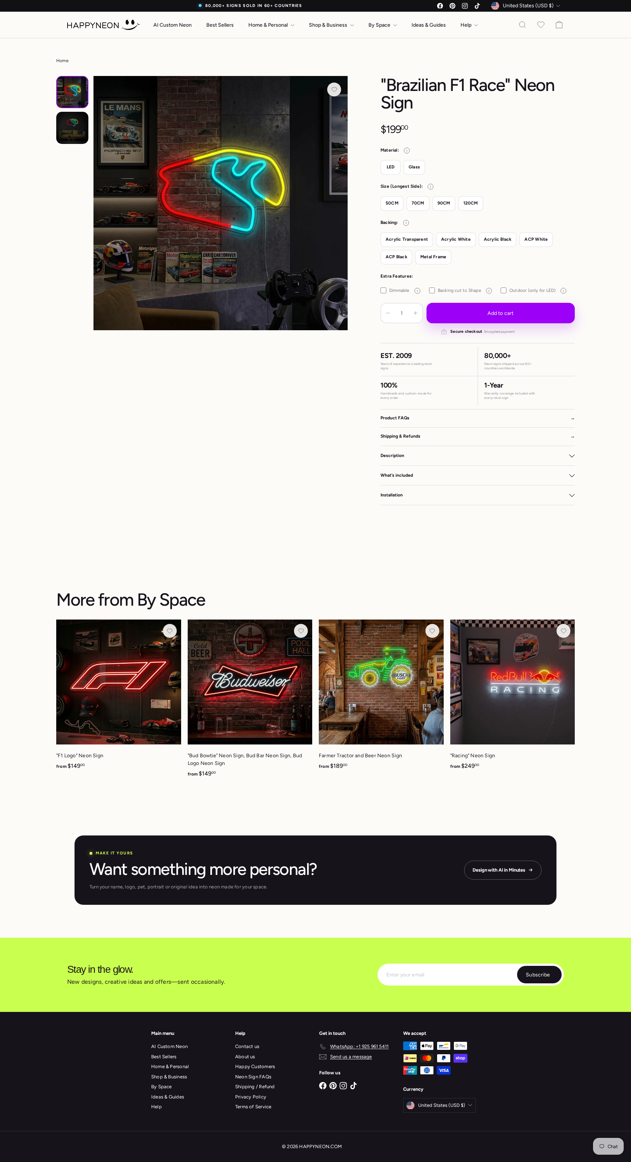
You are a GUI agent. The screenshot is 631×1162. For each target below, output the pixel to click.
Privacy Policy (250, 1097)
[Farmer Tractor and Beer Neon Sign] (381, 698)
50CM (392, 203)
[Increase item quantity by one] (415, 313)
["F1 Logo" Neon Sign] (118, 698)
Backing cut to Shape (463, 290)
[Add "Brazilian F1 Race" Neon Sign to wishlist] (334, 89)
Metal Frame (433, 256)
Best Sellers (220, 25)
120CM (470, 203)
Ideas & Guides (429, 25)
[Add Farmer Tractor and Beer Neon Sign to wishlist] (432, 631)
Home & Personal (268, 25)
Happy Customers (255, 1066)
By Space (379, 25)
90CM (443, 203)
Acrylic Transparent (407, 239)
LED (391, 166)
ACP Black (396, 256)
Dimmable (403, 290)
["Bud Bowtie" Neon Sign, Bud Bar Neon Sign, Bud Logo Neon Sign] (250, 702)
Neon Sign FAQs (253, 1076)
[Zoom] (220, 203)
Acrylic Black (498, 239)
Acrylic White (456, 239)
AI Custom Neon (172, 25)
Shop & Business (328, 25)
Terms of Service (253, 1106)
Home (62, 60)
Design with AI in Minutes (499, 870)
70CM (418, 203)
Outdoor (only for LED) (536, 290)
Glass (414, 166)
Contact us (247, 1046)
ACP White (536, 239)
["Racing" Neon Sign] (512, 698)
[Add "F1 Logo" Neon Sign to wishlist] (170, 631)
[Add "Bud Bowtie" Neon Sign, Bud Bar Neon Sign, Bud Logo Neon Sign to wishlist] (301, 631)
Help (466, 25)
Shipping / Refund (255, 1086)
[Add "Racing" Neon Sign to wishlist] (563, 631)
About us (245, 1056)
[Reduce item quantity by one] (387, 313)
